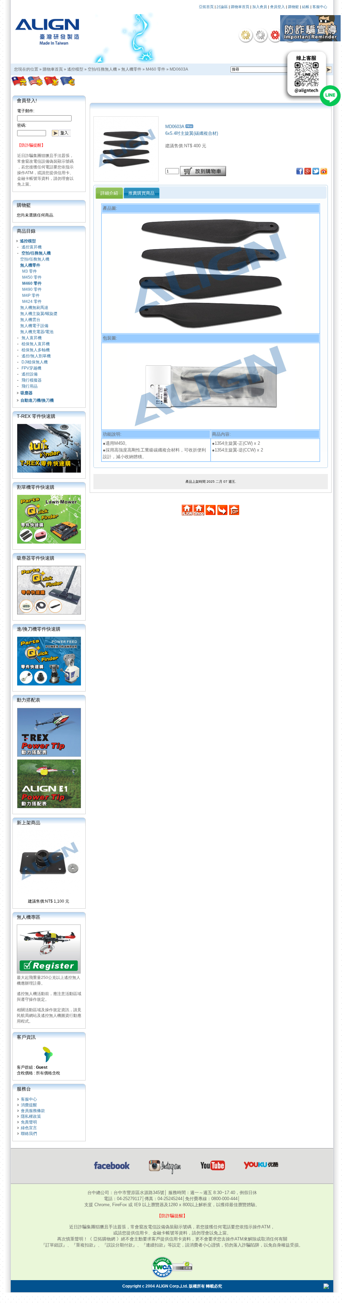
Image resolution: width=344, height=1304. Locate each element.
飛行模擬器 (32, 380)
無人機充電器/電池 (36, 331)
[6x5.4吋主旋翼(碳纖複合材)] (126, 179)
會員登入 (277, 7)
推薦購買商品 (141, 193)
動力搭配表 (28, 700)
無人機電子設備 (34, 325)
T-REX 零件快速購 (36, 416)
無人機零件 (131, 69)
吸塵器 (26, 393)
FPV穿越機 (31, 368)
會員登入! (27, 100)
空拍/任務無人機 (102, 69)
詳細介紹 (109, 193)
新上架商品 (28, 822)
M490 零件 (32, 289)
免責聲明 (29, 1122)
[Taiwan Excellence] (275, 35)
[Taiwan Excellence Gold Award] (245, 35)
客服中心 (319, 7)
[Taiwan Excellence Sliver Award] (260, 35)
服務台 (24, 1089)
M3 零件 (29, 271)
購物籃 (293, 7)
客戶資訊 (26, 1037)
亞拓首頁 (206, 7)
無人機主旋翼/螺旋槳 (38, 313)
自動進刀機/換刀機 (37, 400)
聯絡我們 (29, 1133)
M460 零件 (155, 69)
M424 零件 (32, 301)
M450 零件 (32, 277)
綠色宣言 (29, 1127)
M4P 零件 (31, 295)
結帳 (305, 7)
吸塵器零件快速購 (35, 558)
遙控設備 (30, 374)
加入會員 (259, 7)
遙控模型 (75, 69)
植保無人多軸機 (36, 350)
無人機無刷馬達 (34, 307)
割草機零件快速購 (35, 487)
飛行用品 (30, 386)
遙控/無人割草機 (36, 356)
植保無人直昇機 (36, 344)
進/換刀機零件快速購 (38, 629)
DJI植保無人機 (35, 362)
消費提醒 (29, 1105)
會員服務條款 (33, 1110)
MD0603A (179, 69)
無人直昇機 (32, 337)
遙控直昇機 (32, 247)
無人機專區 (28, 917)
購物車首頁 (240, 7)
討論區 (222, 7)
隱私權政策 (31, 1116)
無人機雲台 (30, 319)
